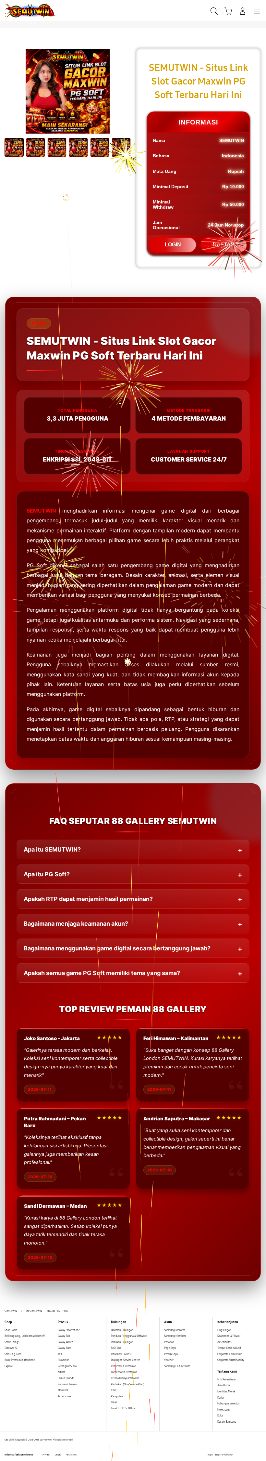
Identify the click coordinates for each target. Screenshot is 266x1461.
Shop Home (11, 1330)
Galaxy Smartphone (69, 1330)
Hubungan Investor (228, 1403)
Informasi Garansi (121, 1354)
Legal (58, 1455)
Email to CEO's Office (123, 1408)
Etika (220, 1415)
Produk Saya (171, 1354)
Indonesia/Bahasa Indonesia (19, 1455)
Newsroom (223, 1409)
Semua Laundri (66, 1378)
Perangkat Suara (67, 1366)
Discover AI (11, 1348)
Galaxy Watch (65, 1342)
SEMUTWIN (41, 510)
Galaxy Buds (64, 1348)
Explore (9, 1366)
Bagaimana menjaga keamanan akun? (76, 923)
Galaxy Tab (64, 1336)
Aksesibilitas (224, 1342)
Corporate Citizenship (230, 1354)
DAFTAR (224, 244)
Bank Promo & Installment (20, 1360)
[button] (228, 11)
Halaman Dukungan (122, 1330)
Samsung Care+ (13, 1354)
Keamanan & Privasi (228, 1336)
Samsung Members (175, 1336)
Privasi (46, 1455)
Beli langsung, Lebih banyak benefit (25, 1336)
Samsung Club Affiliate (177, 1366)
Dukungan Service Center (125, 1360)
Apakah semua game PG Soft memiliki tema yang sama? (102, 973)
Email (114, 1402)
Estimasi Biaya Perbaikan (125, 1378)
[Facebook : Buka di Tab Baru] (238, 1455)
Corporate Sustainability (231, 1360)
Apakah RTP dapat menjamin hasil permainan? (88, 898)
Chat (113, 1390)
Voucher (169, 1360)
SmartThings (12, 1342)
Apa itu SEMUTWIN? (52, 849)
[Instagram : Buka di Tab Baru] (252, 1455)
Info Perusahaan (226, 1379)
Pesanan (169, 1342)
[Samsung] (20, 10)
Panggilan (117, 1396)
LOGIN (173, 244)
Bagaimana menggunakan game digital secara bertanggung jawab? (117, 948)
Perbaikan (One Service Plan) (127, 1384)
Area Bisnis (223, 1385)
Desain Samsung (227, 1421)
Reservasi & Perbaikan (123, 1366)
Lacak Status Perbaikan (124, 1372)
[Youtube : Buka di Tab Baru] (259, 1455)
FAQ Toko (116, 1348)
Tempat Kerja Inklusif (229, 1348)
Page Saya (170, 1348)
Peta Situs (71, 1455)
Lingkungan (224, 1330)
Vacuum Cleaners (68, 1384)
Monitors (63, 1390)
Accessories (64, 1396)
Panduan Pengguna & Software (129, 1336)
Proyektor (63, 1360)
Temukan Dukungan (122, 1342)
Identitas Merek (226, 1391)
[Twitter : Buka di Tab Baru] (245, 1455)
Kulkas (61, 1372)
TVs (60, 1354)
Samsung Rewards (174, 1330)
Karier (220, 1397)
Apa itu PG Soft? (47, 874)
